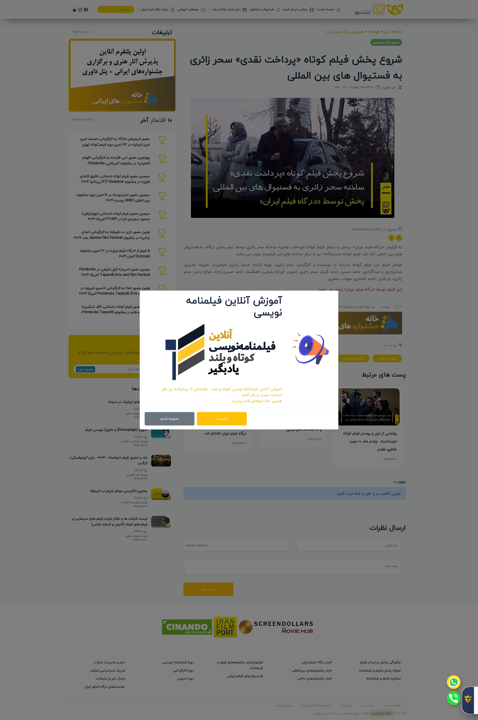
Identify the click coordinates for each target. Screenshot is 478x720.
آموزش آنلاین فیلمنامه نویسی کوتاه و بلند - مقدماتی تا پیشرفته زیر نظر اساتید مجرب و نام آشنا (222, 391)
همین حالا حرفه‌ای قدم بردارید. (256, 400)
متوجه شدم (170, 419)
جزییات (222, 419)
